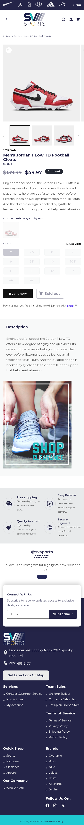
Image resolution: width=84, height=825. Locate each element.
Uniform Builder (59, 693)
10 (55, 262)
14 (14, 281)
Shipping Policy (59, 731)
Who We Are (15, 788)
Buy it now (18, 293)
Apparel (11, 772)
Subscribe (61, 614)
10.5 (75, 262)
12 (55, 271)
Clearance (13, 767)
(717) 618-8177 (20, 663)
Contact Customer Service (24, 693)
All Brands (55, 784)
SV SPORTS (35, 821)
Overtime (55, 755)
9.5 (34, 262)
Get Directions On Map (26, 675)
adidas (53, 772)
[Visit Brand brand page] (7, 5)
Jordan (53, 789)
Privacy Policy (58, 726)
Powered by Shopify (53, 821)
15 (35, 281)
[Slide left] (4, 136)
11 (14, 271)
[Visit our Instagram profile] (42, 577)
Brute (53, 778)
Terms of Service (60, 720)
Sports (10, 755)
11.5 (34, 271)
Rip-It (52, 761)
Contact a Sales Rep (62, 699)
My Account (14, 705)
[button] (78, 19)
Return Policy (58, 737)
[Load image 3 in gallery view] (64, 135)
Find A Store (14, 699)
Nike (52, 767)
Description (17, 327)
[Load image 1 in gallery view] (20, 135)
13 (76, 271)
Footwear (12, 761)
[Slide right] (79, 136)
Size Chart (75, 243)
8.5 (76, 253)
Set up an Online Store (64, 705)
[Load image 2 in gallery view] (42, 135)
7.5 (35, 253)
